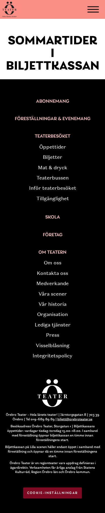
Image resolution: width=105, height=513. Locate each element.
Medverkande (52, 283)
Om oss (52, 263)
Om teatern (52, 252)
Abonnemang (52, 101)
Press (52, 335)
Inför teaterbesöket (52, 188)
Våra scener (52, 294)
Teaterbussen (52, 178)
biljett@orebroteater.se (74, 419)
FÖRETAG (52, 235)
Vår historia (52, 304)
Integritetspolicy (52, 356)
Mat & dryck (52, 167)
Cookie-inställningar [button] (52, 493)
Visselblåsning (52, 345)
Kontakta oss (52, 273)
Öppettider (52, 147)
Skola (52, 217)
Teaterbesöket (52, 136)
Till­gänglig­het (52, 198)
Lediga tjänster (53, 325)
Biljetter (52, 157)
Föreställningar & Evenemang (52, 119)
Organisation (52, 314)
